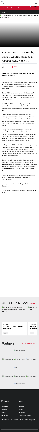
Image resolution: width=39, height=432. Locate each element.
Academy (22, 412)
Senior (21, 409)
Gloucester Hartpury (27, 420)
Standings (4, 415)
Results (3, 412)
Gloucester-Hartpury (25, 415)
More (32, 303)
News (3, 12)
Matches (4, 407)
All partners (28, 343)
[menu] (36, 3)
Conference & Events (9, 420)
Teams (21, 407)
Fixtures (4, 409)
